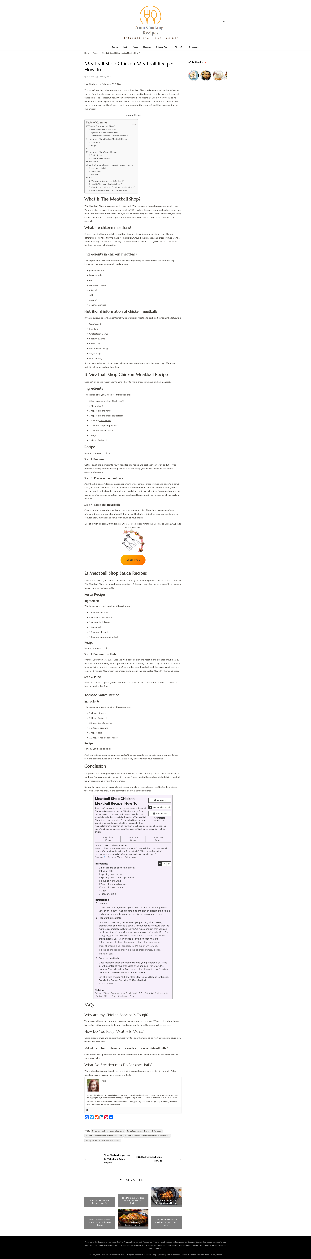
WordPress (204, 1254)
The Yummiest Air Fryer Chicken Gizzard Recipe (166, 1201)
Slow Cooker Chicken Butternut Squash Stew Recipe (100, 1222)
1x (160, 863)
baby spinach (105, 617)
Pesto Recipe (96, 155)
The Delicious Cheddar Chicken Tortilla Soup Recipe (133, 1200)
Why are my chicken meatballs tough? (103, 1140)
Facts (135, 47)
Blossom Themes (179, 1254)
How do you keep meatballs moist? (109, 1131)
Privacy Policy (162, 47)
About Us (179, 47)
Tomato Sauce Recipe (100, 158)
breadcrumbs (96, 275)
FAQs (89, 177)
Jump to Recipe (133, 115)
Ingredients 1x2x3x (99, 168)
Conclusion (92, 161)
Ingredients (95, 142)
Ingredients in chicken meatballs (104, 132)
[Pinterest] (87, 1110)
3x (169, 863)
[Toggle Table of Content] (132, 123)
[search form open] (224, 22)
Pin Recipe (161, 800)
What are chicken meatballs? (103, 129)
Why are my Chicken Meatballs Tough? (107, 181)
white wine (105, 420)
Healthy (147, 47)
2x (164, 863)
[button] (155, 818)
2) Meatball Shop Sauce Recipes (102, 152)
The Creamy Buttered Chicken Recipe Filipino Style (166, 1222)
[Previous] (190, 77)
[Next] (224, 77)
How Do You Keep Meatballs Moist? (106, 184)
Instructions (96, 171)
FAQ (125, 47)
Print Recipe (161, 813)
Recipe (115, 47)
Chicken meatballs (93, 234)
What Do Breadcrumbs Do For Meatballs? (109, 190)
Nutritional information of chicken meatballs (109, 135)
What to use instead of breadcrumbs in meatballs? (147, 1135)
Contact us (194, 47)
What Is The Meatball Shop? (101, 126)
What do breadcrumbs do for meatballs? (104, 1135)
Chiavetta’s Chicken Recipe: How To (99, 1201)
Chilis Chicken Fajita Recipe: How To (133, 1223)
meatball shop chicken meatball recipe (144, 1131)
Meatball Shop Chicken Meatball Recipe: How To (110, 165)
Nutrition (94, 174)
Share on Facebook (161, 807)
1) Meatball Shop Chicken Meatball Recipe (107, 139)
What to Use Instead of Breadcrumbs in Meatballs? (113, 187)
